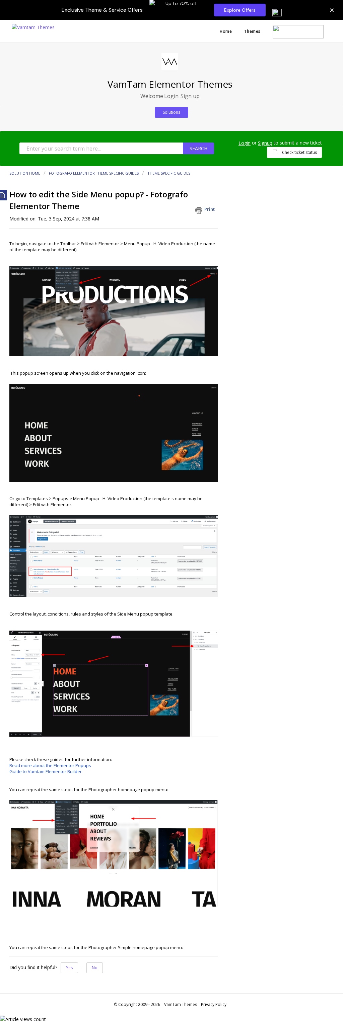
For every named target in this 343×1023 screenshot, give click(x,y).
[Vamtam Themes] (33, 26)
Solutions (171, 112)
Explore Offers (240, 10)
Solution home (25, 173)
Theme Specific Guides (168, 173)
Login (244, 143)
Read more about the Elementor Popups (50, 765)
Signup (265, 143)
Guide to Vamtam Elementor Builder (45, 771)
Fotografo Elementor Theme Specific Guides (94, 173)
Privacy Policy (213, 1004)
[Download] (159, 436)
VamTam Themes (180, 1004)
